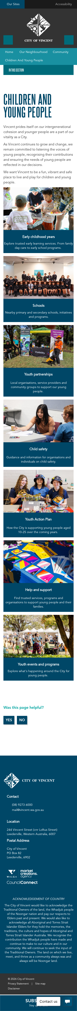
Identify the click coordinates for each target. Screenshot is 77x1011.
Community (60, 52)
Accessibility (63, 4)
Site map (40, 984)
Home (9, 52)
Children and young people (24, 60)
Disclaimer (14, 989)
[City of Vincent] (39, 28)
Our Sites (13, 4)
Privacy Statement (18, 984)
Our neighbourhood (33, 52)
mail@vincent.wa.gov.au (28, 810)
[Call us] (8, 40)
